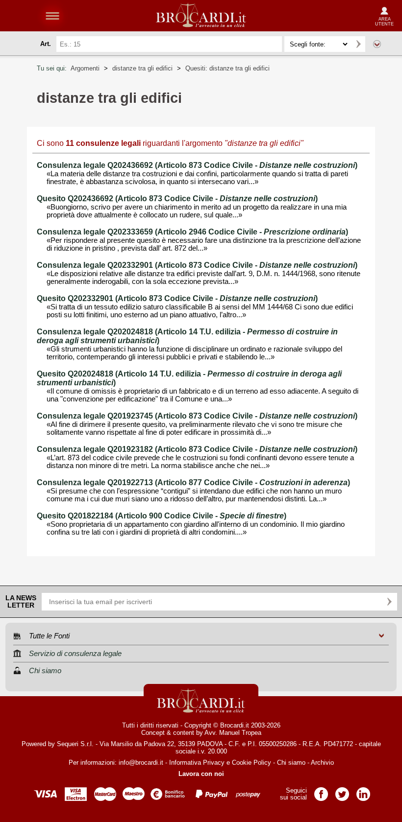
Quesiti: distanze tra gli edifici (227, 68)
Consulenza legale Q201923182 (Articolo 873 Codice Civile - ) (197, 449)
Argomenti (85, 68)
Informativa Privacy (197, 762)
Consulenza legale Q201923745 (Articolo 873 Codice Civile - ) (197, 416)
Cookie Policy (251, 762)
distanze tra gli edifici (142, 68)
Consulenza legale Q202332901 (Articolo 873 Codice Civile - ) (197, 265)
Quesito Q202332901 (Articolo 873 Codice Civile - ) (177, 298)
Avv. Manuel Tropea (232, 732)
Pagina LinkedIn (363, 791)
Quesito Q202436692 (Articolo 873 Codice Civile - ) (177, 198)
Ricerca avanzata (377, 44)
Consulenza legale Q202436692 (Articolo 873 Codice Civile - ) (197, 165)
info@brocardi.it (141, 762)
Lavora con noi (201, 773)
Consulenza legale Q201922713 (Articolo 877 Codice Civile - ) (193, 482)
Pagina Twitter (342, 791)
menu (52, 15)
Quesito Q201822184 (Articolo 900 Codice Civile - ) (161, 516)
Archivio (322, 762)
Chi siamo (291, 762)
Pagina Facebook (321, 791)
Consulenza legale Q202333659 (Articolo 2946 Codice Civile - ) (192, 232)
